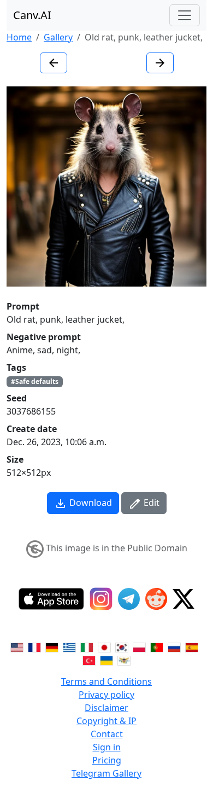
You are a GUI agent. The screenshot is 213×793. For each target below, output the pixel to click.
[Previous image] (53, 63)
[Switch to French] (34, 646)
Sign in (107, 747)
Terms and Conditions (106, 681)
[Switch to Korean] (121, 646)
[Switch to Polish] (139, 646)
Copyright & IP (106, 721)
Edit (150, 503)
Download (89, 503)
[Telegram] (129, 599)
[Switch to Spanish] (191, 646)
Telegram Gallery (106, 773)
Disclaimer (106, 708)
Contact (107, 734)
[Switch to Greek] (69, 646)
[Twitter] (183, 599)
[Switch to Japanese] (104, 646)
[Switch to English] (16, 646)
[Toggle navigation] (184, 15)
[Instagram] (101, 599)
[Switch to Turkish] (89, 660)
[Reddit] (156, 599)
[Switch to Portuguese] (156, 646)
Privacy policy (106, 695)
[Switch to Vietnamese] (124, 660)
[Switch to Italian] (86, 646)
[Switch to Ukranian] (106, 660)
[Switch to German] (51, 646)
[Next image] (160, 63)
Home (19, 37)
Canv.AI (32, 15)
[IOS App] (51, 599)
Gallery (58, 37)
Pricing (106, 760)
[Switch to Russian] (174, 646)
